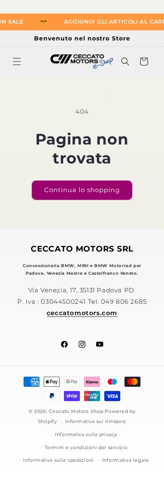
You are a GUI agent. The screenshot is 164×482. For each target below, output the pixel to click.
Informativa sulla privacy (86, 434)
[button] (17, 61)
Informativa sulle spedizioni (58, 460)
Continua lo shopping (82, 190)
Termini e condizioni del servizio (86, 447)
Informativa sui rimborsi (95, 421)
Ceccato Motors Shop (76, 411)
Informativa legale (125, 460)
